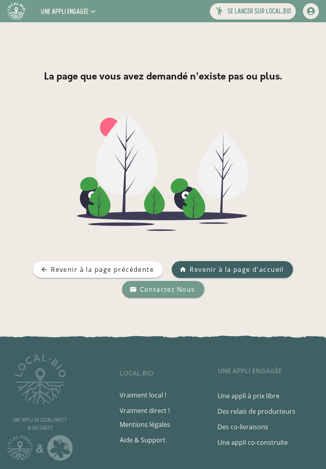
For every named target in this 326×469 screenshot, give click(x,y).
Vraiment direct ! (145, 410)
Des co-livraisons (242, 426)
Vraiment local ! (143, 395)
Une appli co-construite (252, 442)
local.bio (137, 373)
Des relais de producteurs (256, 411)
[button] (69, 11)
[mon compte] (311, 11)
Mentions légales (145, 424)
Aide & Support (142, 440)
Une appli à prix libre (248, 395)
